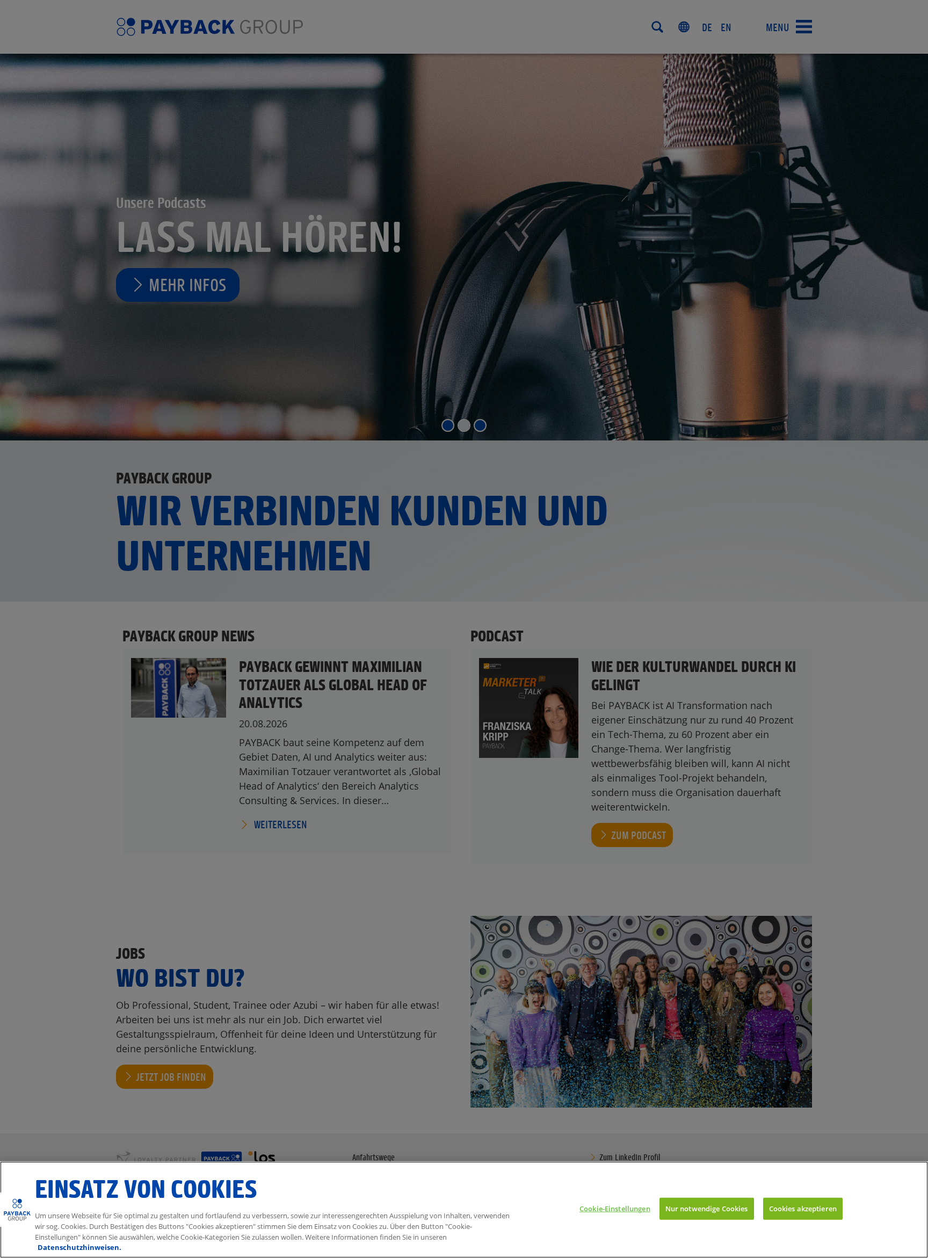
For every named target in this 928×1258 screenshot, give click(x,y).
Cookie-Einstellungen (614, 1208)
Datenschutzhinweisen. (79, 1247)
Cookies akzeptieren (803, 1208)
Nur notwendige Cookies (706, 1208)
